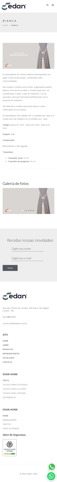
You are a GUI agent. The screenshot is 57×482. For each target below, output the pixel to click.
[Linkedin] (35, 470)
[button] (51, 476)
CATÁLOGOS (8, 358)
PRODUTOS (8, 349)
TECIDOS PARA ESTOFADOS (15, 384)
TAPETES (7, 424)
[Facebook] (22, 470)
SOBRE (6, 345)
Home (5, 25)
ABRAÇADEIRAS (9, 420)
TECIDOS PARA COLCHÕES (14, 389)
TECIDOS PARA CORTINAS (14, 393)
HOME (5, 341)
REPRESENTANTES (11, 353)
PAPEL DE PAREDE (11, 428)
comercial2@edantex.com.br (15, 323)
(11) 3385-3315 (9, 317)
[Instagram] (28, 470)
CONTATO (7, 362)
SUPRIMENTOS (9, 397)
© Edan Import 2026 (28, 473)
